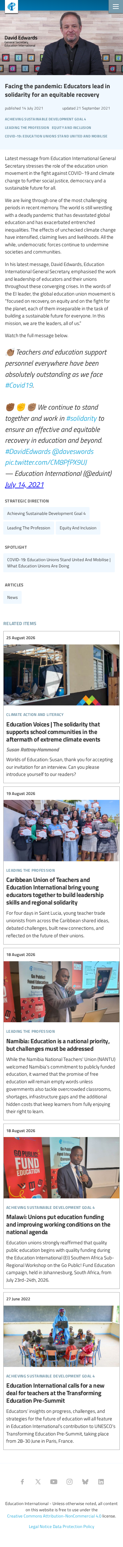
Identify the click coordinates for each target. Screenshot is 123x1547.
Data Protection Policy (73, 1526)
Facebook (22, 1482)
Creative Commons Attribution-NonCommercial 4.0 (54, 1516)
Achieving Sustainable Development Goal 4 (46, 513)
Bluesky (85, 1482)
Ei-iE (9, 7)
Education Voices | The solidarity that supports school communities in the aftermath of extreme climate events (61, 706)
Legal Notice (40, 1526)
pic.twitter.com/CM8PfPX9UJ (46, 462)
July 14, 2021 (24, 484)
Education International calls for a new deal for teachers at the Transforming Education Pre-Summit (61, 1370)
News (12, 597)
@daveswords (72, 451)
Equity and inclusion (78, 528)
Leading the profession (28, 528)
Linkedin (101, 1482)
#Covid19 (18, 385)
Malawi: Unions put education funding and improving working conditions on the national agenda (61, 1205)
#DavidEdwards (27, 451)
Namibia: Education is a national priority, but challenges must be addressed (61, 1033)
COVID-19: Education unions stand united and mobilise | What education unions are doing (59, 563)
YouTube (54, 1482)
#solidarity (81, 418)
